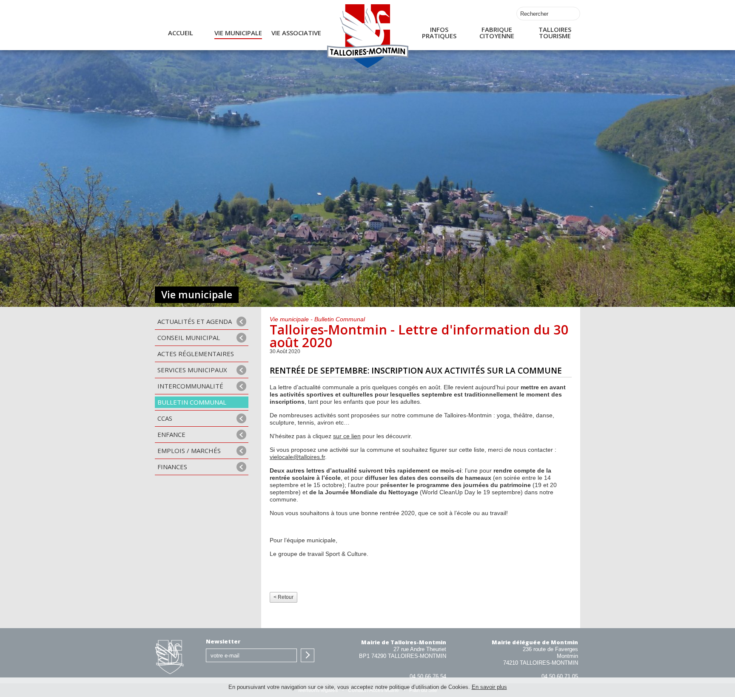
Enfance (171, 434)
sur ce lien (347, 436)
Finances (172, 466)
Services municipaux (192, 370)
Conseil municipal (188, 337)
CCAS (164, 418)
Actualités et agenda (194, 321)
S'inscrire (307, 655)
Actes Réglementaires (195, 353)
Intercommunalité (190, 386)
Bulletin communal (191, 402)
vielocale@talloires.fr (297, 457)
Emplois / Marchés (189, 450)
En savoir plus (489, 687)
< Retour (283, 597)
